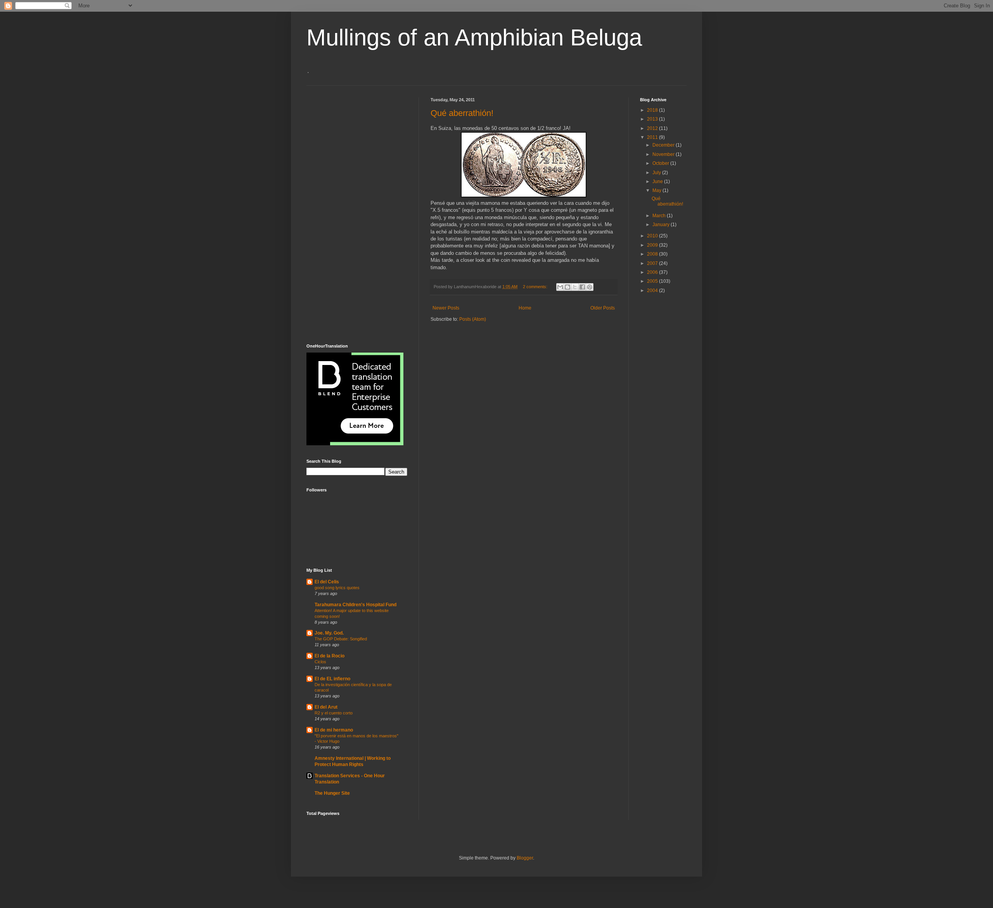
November (664, 154)
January (661, 224)
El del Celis (327, 582)
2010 (653, 236)
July (657, 172)
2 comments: (535, 286)
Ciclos (320, 661)
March (659, 215)
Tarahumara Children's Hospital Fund (355, 604)
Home (525, 308)
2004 (653, 290)
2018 (653, 110)
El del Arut (326, 707)
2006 (653, 272)
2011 (653, 137)
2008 (653, 254)
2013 (653, 119)
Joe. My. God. (329, 633)
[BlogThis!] (567, 287)
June (658, 181)
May (657, 190)
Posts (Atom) (472, 319)
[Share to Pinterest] (589, 287)
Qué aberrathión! (462, 113)
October (661, 163)
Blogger (525, 858)
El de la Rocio (329, 656)
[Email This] (560, 287)
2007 (653, 263)
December (664, 145)
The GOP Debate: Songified (341, 638)
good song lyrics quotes (337, 587)
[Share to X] (575, 287)
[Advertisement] (337, 213)
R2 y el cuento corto (334, 713)
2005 (653, 281)
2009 (653, 245)
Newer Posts (445, 308)
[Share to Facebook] (582, 287)
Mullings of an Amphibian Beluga (474, 37)
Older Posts (602, 308)
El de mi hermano (334, 730)
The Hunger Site (332, 793)
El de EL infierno (332, 678)
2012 (653, 128)
